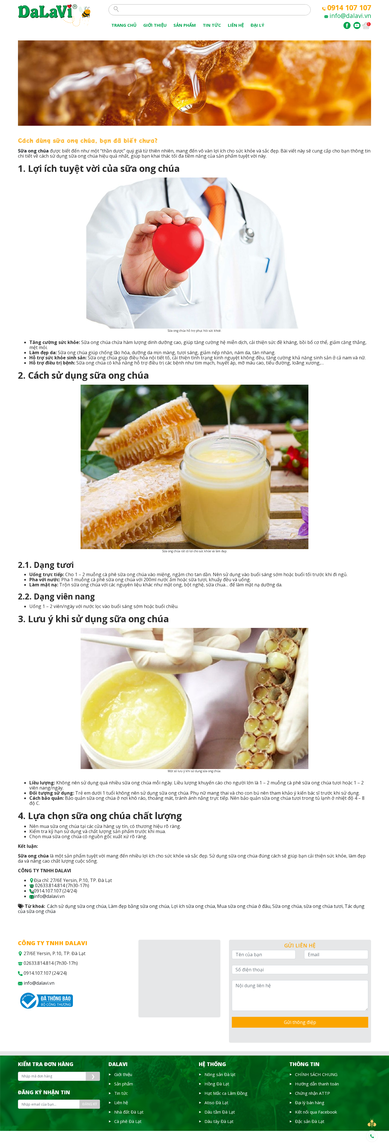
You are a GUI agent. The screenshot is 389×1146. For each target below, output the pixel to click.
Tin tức (212, 25)
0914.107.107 (47, 891)
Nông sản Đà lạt (220, 1074)
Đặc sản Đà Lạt (309, 1121)
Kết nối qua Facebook (316, 1112)
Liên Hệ (236, 25)
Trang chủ (123, 25)
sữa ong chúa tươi (323, 906)
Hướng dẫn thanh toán (317, 1084)
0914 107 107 (349, 7)
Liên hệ (121, 1102)
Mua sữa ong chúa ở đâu (243, 906)
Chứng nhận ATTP (312, 1093)
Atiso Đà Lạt (216, 1102)
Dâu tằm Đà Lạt (219, 1112)
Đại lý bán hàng (309, 1102)
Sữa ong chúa (287, 906)
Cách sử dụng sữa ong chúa (76, 906)
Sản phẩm (184, 25)
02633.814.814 (50, 885)
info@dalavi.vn (350, 15)
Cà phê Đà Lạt (128, 1121)
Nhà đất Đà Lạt (129, 1112)
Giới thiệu (155, 25)
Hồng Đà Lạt (216, 1084)
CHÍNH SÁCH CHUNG (316, 1074)
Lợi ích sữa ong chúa (193, 906)
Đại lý (257, 25)
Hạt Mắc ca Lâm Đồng (225, 1093)
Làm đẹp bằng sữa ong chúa (138, 906)
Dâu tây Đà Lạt (219, 1121)
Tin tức (121, 1093)
